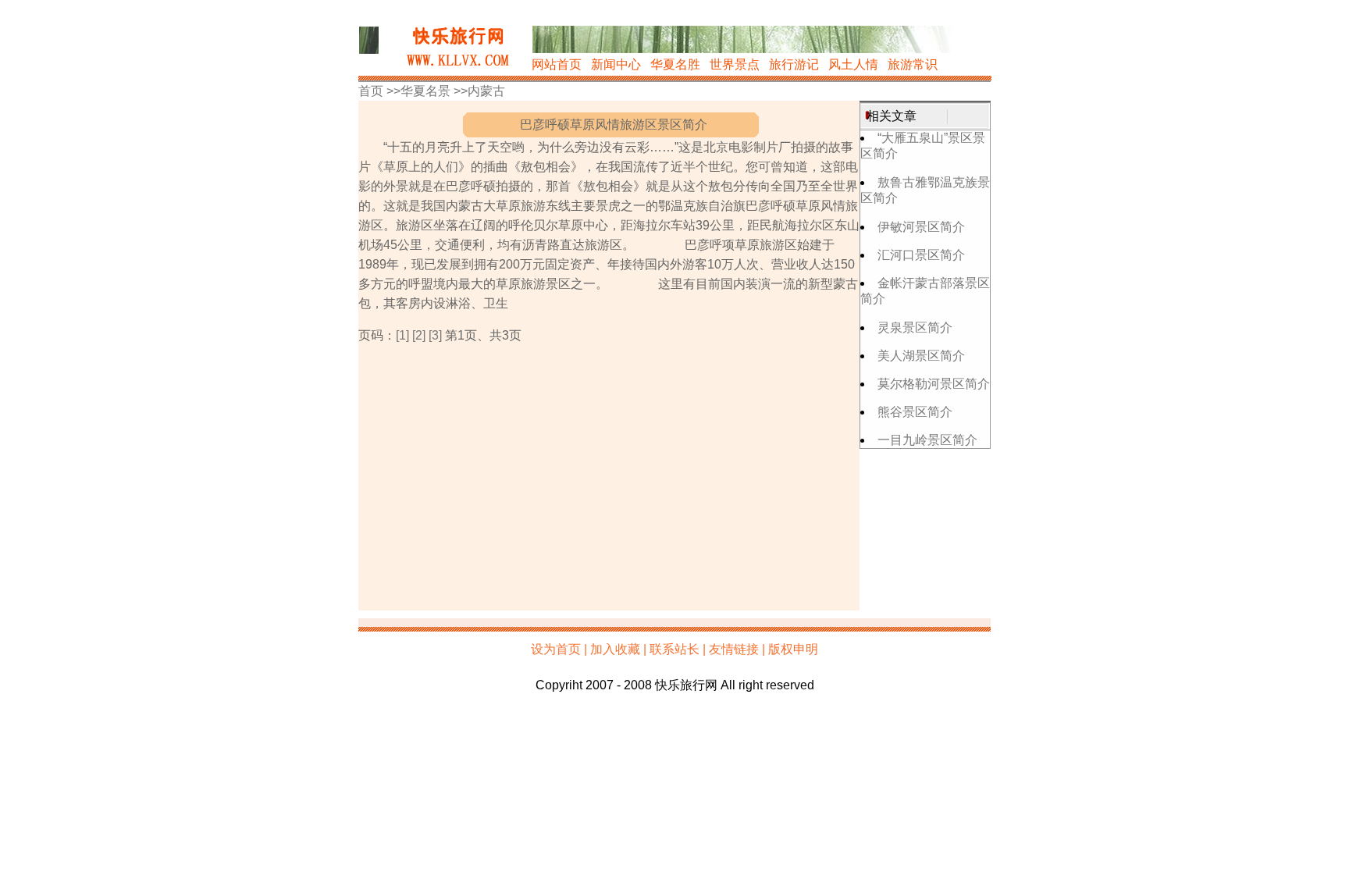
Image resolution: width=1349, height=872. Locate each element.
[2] (418, 335)
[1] (402, 335)
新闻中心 (616, 64)
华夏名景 (425, 91)
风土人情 (853, 64)
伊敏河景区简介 (921, 226)
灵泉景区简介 (914, 327)
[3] (435, 335)
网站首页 (557, 64)
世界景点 (735, 64)
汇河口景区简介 (921, 255)
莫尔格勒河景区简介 (933, 383)
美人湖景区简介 (921, 355)
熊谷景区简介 (914, 411)
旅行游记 (794, 64)
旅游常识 (913, 64)
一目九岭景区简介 (927, 440)
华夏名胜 (675, 64)
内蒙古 (486, 91)
